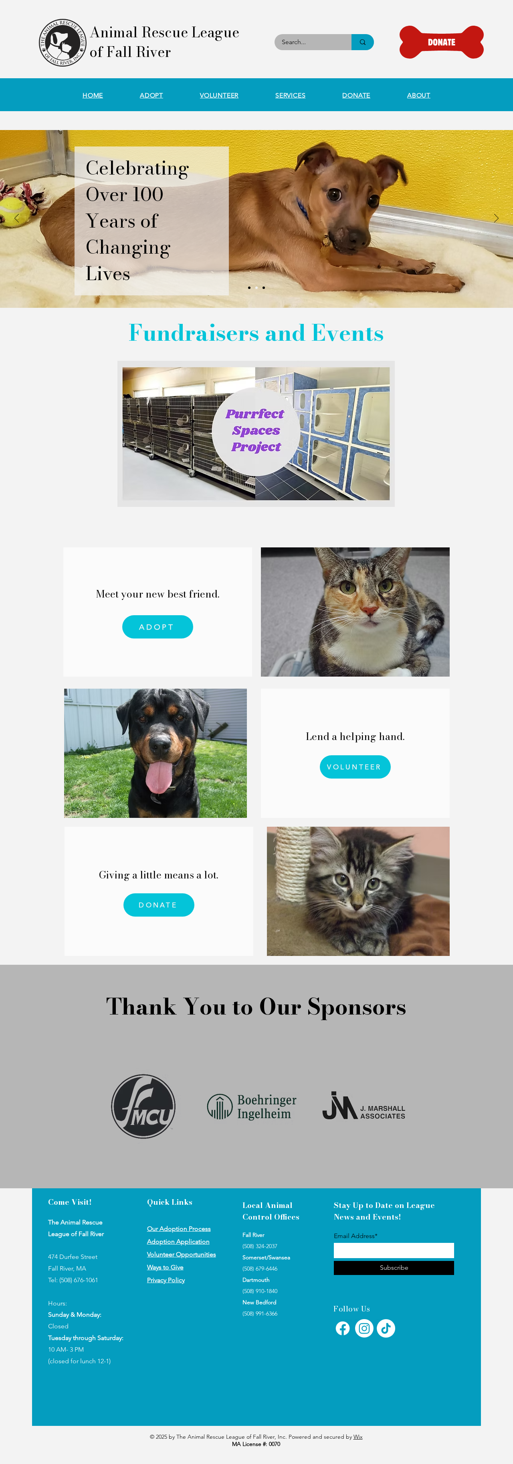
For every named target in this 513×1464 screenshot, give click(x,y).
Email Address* (356, 1236)
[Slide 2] (256, 288)
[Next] (496, 219)
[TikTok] (386, 1328)
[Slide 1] (249, 288)
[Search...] (362, 42)
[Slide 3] (264, 288)
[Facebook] (342, 1328)
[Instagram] (364, 1328)
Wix (358, 1436)
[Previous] (16, 219)
